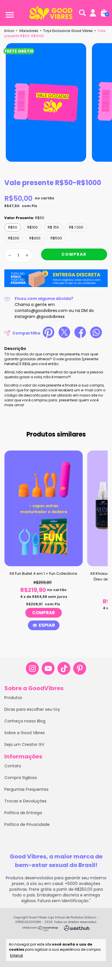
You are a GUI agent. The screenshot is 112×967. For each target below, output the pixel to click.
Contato (12, 766)
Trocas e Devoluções (25, 801)
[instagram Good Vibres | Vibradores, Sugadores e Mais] (32, 668)
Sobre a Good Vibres (24, 733)
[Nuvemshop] (40, 930)
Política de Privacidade (27, 824)
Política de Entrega (23, 813)
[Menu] (8, 13)
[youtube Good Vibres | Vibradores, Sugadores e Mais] (48, 668)
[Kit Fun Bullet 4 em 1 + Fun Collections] (43, 613)
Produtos (13, 697)
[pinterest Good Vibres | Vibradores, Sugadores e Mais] (79, 668)
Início (9, 30)
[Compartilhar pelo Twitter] (64, 333)
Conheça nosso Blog (24, 721)
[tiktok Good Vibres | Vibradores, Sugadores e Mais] (63, 668)
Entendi (16, 955)
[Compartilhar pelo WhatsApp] (96, 333)
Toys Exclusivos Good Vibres (68, 30)
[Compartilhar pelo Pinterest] (48, 333)
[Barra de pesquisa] (82, 13)
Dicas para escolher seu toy (32, 709)
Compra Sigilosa (20, 777)
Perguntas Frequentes (26, 789)
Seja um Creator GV (24, 744)
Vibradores (28, 30)
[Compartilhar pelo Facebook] (80, 333)
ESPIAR (47, 625)
